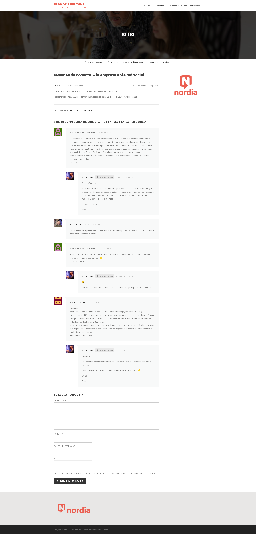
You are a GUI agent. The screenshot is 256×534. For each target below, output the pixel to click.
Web (56, 458)
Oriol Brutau (77, 302)
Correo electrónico (65, 446)
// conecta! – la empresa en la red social (186, 6)
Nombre (58, 434)
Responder (109, 133)
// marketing (113, 62)
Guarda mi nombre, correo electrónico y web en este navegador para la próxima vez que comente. (106, 474)
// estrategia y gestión (94, 62)
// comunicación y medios (133, 62)
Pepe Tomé (78, 85)
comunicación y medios (150, 85)
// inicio (147, 6)
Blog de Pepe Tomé (69, 4)
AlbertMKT (76, 224)
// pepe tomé (160, 6)
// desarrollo (153, 62)
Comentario (60, 400)
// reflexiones (168, 62)
